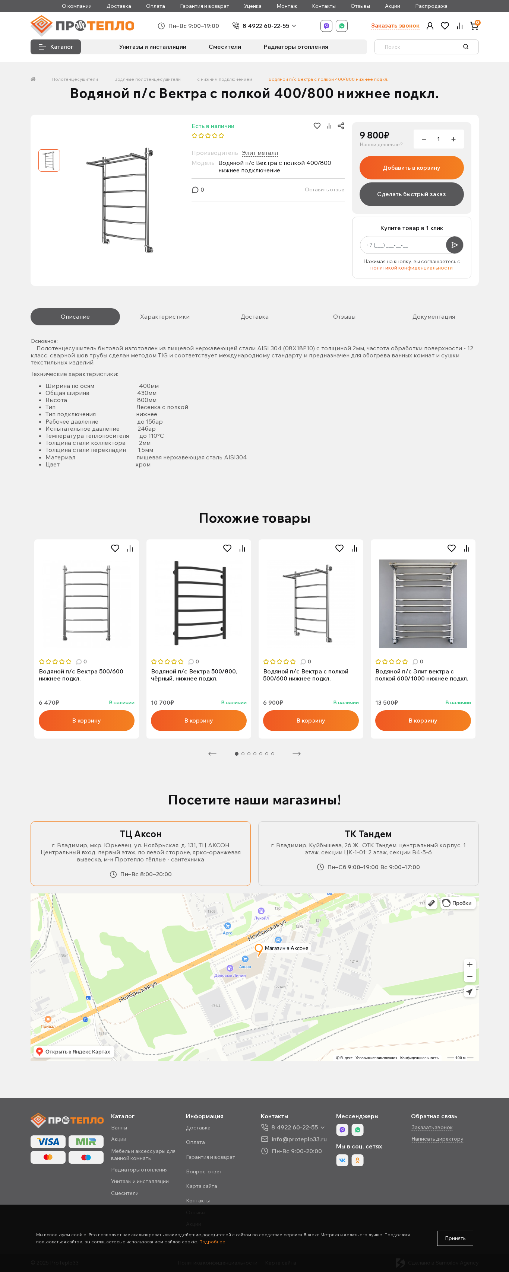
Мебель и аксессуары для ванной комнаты (143, 1154)
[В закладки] (115, 548)
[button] (430, 26)
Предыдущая (212, 753)
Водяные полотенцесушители (147, 79)
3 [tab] (248, 753)
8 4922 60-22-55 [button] (294, 1127)
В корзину (86, 720)
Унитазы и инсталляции (152, 46)
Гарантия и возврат (204, 6)
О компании (77, 6)
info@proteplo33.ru (299, 1138)
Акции (392, 6)
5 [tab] (260, 753)
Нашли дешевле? (381, 144)
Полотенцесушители (75, 79)
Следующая (296, 753)
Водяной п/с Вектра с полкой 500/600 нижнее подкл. (305, 675)
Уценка (253, 6)
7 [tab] (272, 753)
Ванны (119, 1127)
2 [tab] (242, 753)
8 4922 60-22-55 (266, 25)
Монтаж (286, 6)
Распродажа (431, 6)
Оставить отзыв (325, 190)
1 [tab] (236, 754)
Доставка (119, 6)
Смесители (225, 46)
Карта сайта (201, 1186)
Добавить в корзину (411, 167)
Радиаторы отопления (295, 46)
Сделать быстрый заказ (411, 194)
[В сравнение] (130, 548)
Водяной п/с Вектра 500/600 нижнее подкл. (81, 675)
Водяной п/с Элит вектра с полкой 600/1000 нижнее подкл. (421, 675)
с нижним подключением (224, 79)
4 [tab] (254, 753)
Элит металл (260, 152)
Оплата (155, 6)
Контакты (324, 6)
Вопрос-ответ (204, 1171)
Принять (455, 1238)
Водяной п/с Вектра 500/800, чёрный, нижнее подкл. (194, 675)
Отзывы (360, 6)
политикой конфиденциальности (411, 267)
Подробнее (212, 1241)
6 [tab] (266, 753)
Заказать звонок (395, 25)
